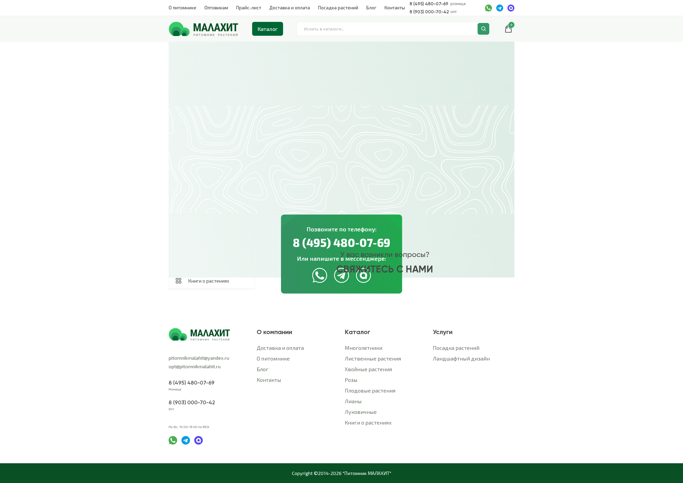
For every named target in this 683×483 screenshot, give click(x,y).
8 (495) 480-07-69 (429, 3)
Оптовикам (216, 7)
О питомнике (182, 7)
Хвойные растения (368, 369)
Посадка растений (338, 7)
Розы (351, 380)
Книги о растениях (368, 422)
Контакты (394, 7)
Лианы (353, 401)
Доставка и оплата (289, 7)
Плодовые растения (370, 390)
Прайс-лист (248, 7)
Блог (371, 7)
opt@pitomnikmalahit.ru (195, 366)
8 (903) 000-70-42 (429, 11)
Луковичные (361, 412)
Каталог (267, 29)
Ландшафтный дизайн (461, 358)
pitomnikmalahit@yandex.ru (199, 358)
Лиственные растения (373, 358)
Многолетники (363, 348)
